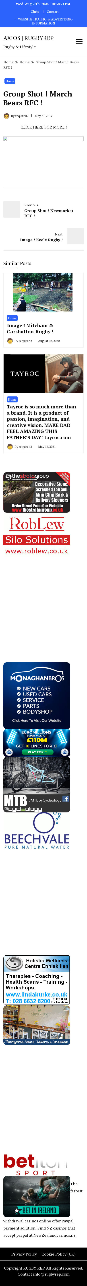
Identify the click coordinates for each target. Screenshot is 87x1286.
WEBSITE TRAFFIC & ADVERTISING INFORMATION (45, 21)
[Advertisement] (43, 600)
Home (10, 81)
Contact (53, 12)
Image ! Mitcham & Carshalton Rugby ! (30, 328)
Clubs (35, 12)
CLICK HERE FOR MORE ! (44, 127)
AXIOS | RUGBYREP (28, 38)
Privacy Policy (24, 1254)
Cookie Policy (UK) (58, 1254)
